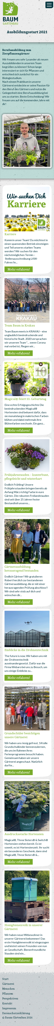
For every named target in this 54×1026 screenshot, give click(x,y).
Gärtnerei (8, 984)
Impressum (9, 1008)
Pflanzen (7, 993)
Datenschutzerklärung (16, 1013)
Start (5, 979)
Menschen (8, 989)
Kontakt (7, 1003)
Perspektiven (10, 998)
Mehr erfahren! (19, 269)
